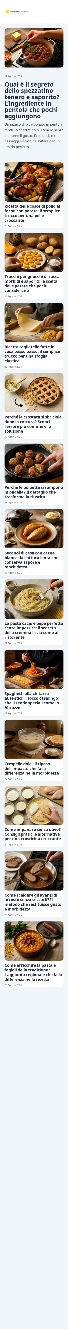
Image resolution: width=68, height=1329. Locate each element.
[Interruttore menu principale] (60, 12)
